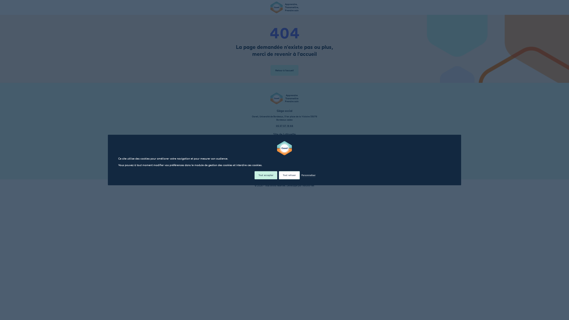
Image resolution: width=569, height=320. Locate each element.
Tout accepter (265, 175)
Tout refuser (289, 175)
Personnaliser (308, 175)
